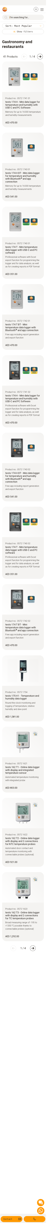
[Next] (40, 56)
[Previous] (24, 56)
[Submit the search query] (5, 17)
